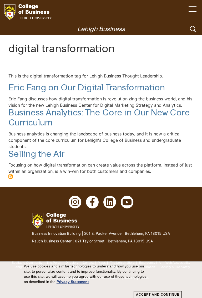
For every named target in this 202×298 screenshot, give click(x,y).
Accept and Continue (157, 294)
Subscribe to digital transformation (10, 176)
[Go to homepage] (28, 12)
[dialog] (101, 280)
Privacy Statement (73, 282)
